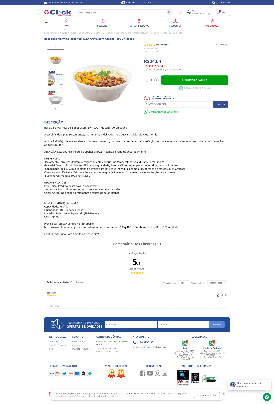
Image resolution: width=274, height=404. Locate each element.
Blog (51, 348)
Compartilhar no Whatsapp (163, 112)
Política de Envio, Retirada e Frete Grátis (112, 343)
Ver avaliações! (163, 44)
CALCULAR (220, 104)
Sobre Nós (53, 341)
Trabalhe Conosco (57, 345)
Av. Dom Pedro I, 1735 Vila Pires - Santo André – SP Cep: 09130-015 (185, 353)
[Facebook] (143, 373)
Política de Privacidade (107, 351)
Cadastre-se (198, 13)
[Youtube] (150, 373)
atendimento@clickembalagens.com (65, 2)
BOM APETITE (151, 48)
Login (208, 13)
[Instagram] (158, 373)
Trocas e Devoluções (106, 348)
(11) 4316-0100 (222, 2)
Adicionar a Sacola (194, 80)
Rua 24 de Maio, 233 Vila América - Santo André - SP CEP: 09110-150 (212, 353)
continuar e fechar (207, 395)
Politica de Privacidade (108, 396)
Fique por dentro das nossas (84, 325)
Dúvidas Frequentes (81, 348)
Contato (76, 345)
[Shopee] (121, 373)
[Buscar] (169, 12)
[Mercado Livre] (111, 373)
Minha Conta (78, 341)
